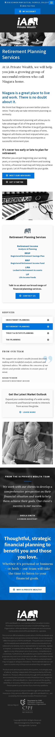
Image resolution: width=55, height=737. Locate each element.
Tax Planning (13, 339)
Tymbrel (33, 725)
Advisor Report (13, 705)
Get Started (16, 182)
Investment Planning (17, 320)
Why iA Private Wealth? (29, 589)
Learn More (29, 412)
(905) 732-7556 (28, 6)
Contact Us (29, 295)
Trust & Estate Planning (20, 333)
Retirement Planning (17, 326)
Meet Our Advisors (20, 175)
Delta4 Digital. (35, 723)
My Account (29, 11)
